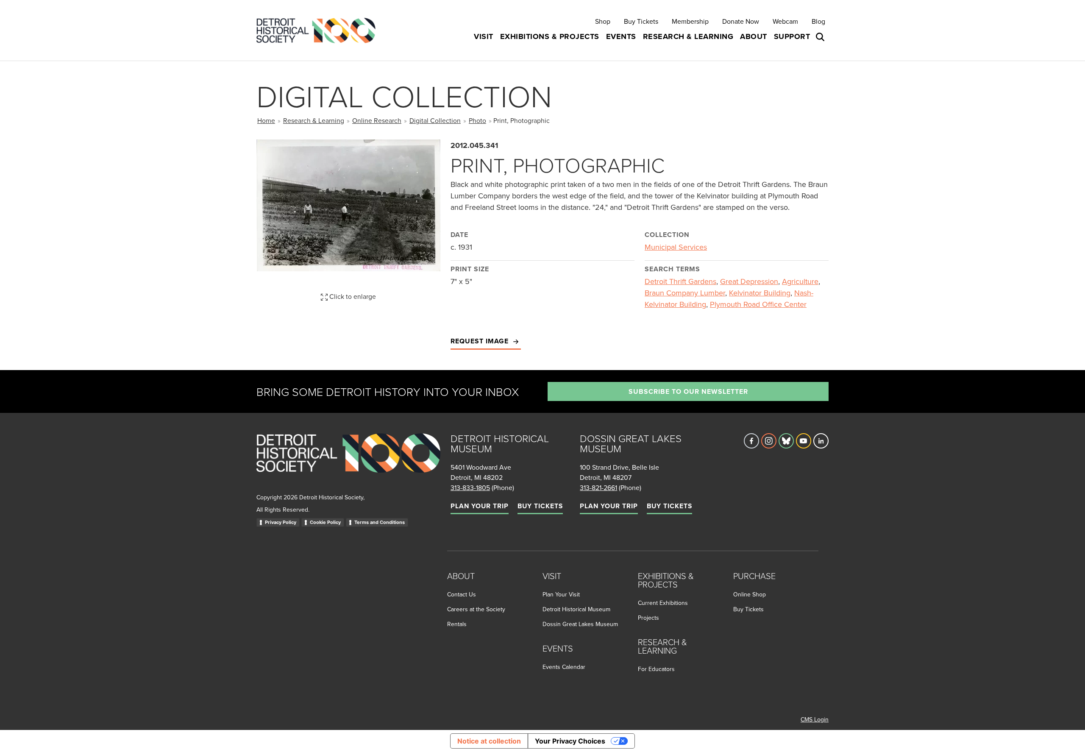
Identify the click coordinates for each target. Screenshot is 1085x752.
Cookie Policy (325, 522)
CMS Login (815, 719)
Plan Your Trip (480, 506)
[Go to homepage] (348, 462)
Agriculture (800, 281)
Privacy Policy (280, 522)
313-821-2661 (598, 487)
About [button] (753, 36)
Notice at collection (489, 741)
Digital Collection (435, 120)
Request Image (481, 341)
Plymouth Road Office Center (758, 304)
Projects (648, 617)
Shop (602, 21)
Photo (477, 120)
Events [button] (621, 36)
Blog (818, 21)
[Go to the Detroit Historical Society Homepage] (319, 30)
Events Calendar (563, 667)
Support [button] (792, 36)
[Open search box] (821, 37)
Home (266, 120)
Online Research (376, 120)
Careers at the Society (476, 609)
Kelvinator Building (759, 292)
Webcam (785, 21)
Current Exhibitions (663, 603)
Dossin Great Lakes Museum (580, 624)
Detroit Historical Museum (576, 609)
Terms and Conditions (379, 522)
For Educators (656, 669)
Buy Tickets (641, 21)
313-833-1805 (470, 487)
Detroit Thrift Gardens (680, 281)
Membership (690, 21)
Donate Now (740, 21)
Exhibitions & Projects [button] (549, 36)
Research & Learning (313, 120)
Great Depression (749, 281)
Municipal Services (676, 247)
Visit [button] (483, 36)
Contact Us (461, 594)
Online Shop (749, 594)
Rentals (457, 624)
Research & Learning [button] (688, 36)
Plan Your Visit (561, 594)
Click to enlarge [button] (352, 296)
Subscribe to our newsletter (688, 391)
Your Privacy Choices (570, 741)
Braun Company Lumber (685, 292)
